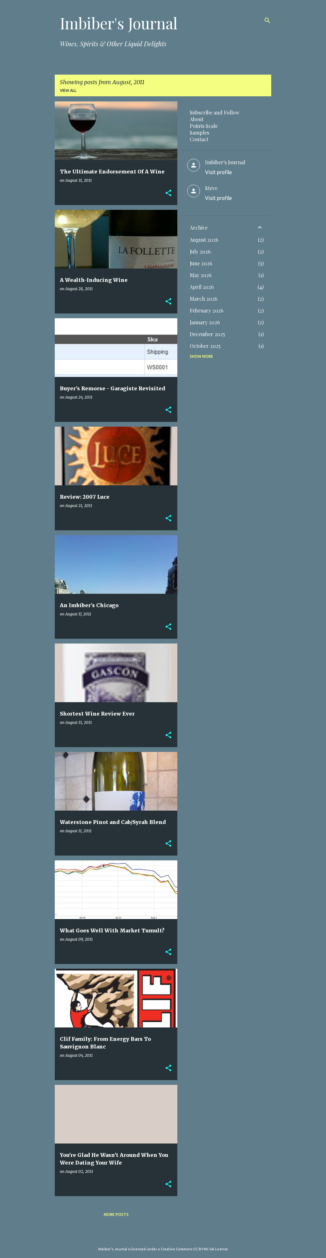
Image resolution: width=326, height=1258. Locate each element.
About (196, 119)
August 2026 (204, 239)
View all (68, 90)
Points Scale (204, 125)
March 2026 (203, 298)
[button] (168, 193)
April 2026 (202, 286)
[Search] (267, 20)
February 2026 (206, 310)
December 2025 (207, 334)
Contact (199, 139)
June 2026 (201, 263)
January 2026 (205, 322)
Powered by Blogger (166, 1236)
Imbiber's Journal (119, 23)
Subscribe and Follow (214, 112)
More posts (116, 1214)
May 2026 (201, 275)
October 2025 (205, 345)
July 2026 (200, 251)
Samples (199, 132)
